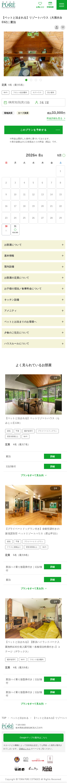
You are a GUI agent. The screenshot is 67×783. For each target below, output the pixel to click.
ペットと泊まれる (20, 718)
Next (60, 394)
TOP (4, 718)
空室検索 (50, 7)
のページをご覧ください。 (36, 749)
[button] (26, 80)
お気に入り (40, 7)
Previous (7, 394)
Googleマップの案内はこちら (33, 737)
